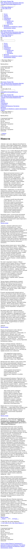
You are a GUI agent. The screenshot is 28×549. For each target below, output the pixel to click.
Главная (3, 92)
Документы (10, 23)
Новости (6, 16)
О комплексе (7, 19)
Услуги (5, 14)
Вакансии (9, 22)
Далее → (16, 518)
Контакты (6, 25)
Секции (6, 15)
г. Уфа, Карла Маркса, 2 (7, 7)
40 (13, 518)
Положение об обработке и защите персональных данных (13, 27)
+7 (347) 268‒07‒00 (6, 8)
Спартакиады (7, 18)
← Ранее (3, 518)
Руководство (10, 21)
